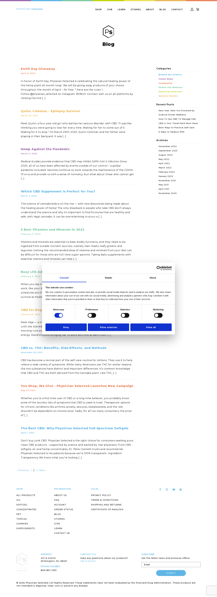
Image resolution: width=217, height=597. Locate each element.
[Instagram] (168, 490)
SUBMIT (171, 573)
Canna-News (166, 79)
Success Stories (168, 96)
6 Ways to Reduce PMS (172, 132)
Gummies (22, 523)
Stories (136, 9)
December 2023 (168, 146)
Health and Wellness (171, 87)
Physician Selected (170, 91)
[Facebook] (161, 490)
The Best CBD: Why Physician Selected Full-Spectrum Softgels (75, 428)
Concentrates (26, 509)
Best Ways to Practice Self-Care (177, 127)
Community (165, 83)
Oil (18, 500)
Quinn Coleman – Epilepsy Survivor (50, 111)
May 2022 (164, 159)
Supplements (25, 528)
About (150, 9)
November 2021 (167, 180)
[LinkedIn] (182, 490)
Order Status (63, 509)
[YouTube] (175, 490)
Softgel (22, 504)
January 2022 (166, 176)
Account (60, 504)
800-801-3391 (49, 570)
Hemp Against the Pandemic (45, 149)
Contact (177, 9)
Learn (121, 9)
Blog (162, 9)
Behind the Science (170, 74)
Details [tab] (108, 277)
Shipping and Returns (106, 504)
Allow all (151, 327)
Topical (21, 519)
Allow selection (108, 327)
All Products (25, 495)
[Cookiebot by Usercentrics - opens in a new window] (159, 268)
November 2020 (168, 193)
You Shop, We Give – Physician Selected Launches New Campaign (77, 386)
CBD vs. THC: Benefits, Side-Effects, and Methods (63, 348)
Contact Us (62, 533)
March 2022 (165, 167)
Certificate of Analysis (107, 509)
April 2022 (164, 163)
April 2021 (164, 189)
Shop (98, 9)
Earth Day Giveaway (38, 69)
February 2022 (167, 172)
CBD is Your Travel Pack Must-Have (178, 123)
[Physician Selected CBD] (29, 9)
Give (109, 9)
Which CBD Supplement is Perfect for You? (58, 191)
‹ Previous (22, 470)
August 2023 (166, 155)
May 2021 (164, 184)
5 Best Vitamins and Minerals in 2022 (52, 229)
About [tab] (153, 277)
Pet (18, 514)
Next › (43, 470)
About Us (60, 495)
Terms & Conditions (104, 500)
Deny (66, 327)
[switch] (92, 315)
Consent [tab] (64, 277)
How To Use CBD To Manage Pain (177, 119)
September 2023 (168, 150)
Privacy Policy (101, 495)
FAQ (56, 500)
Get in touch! (88, 561)
